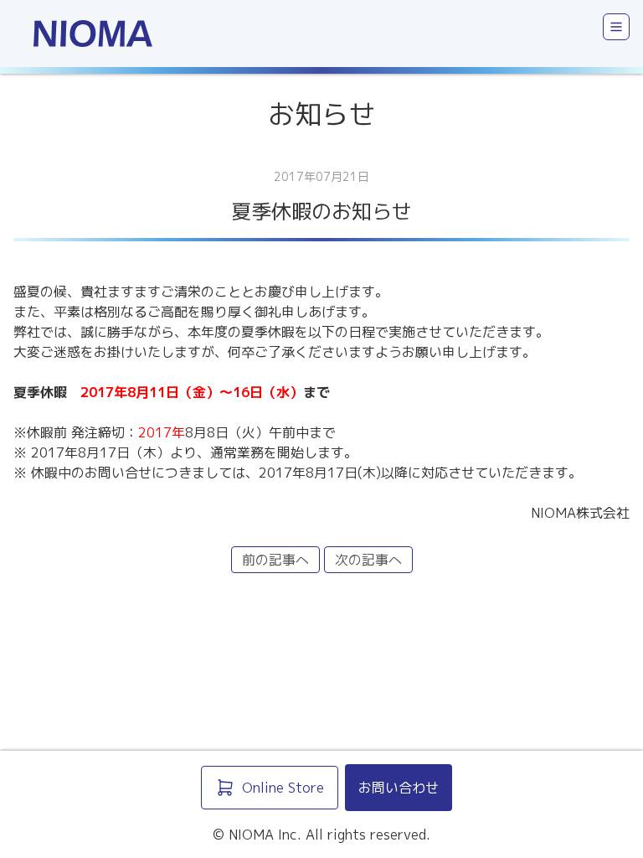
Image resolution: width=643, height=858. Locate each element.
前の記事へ (275, 559)
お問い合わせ (398, 787)
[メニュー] (616, 26)
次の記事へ (368, 559)
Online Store (283, 787)
